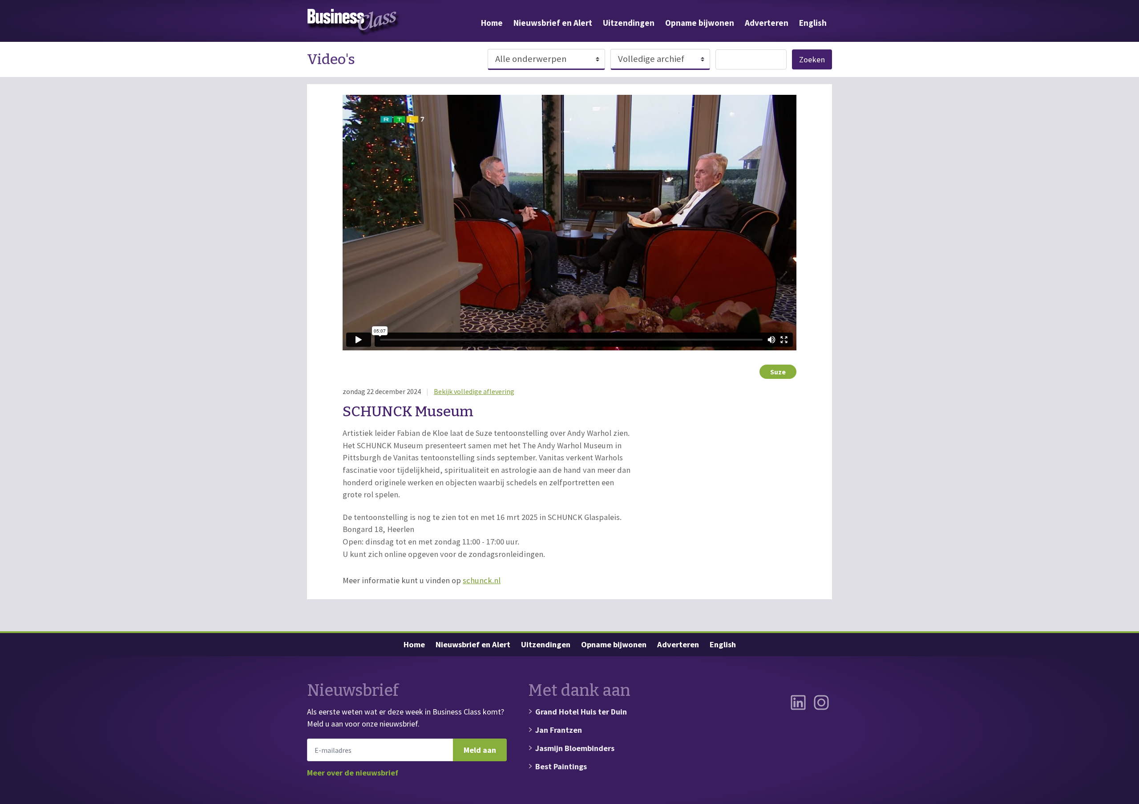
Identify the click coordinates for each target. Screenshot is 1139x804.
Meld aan (480, 750)
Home (492, 22)
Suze (778, 371)
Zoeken (812, 59)
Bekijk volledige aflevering (474, 391)
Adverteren (766, 22)
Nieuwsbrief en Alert (552, 22)
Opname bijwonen (699, 22)
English (813, 22)
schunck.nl (482, 580)
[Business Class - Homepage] (353, 22)
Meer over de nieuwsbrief (352, 772)
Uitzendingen (628, 22)
